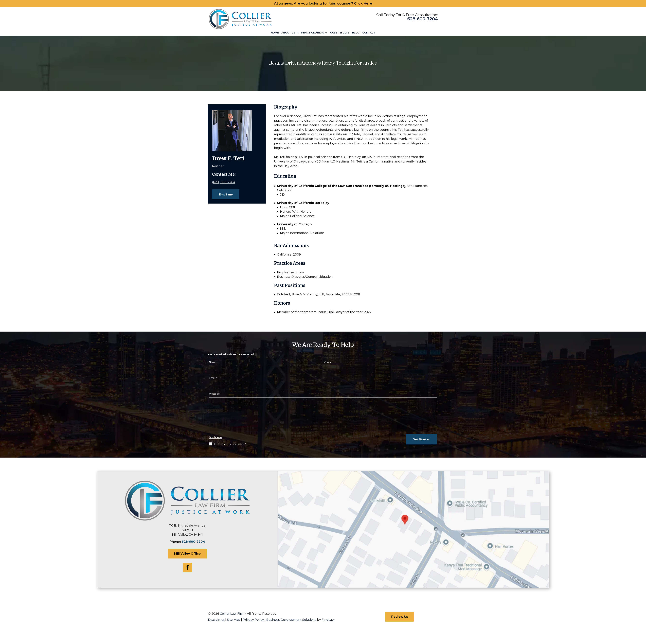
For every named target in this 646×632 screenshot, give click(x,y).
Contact (368, 32)
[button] (642, 607)
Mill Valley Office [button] (187, 553)
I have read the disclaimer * (230, 444)
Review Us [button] (399, 617)
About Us (288, 32)
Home (275, 32)
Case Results (339, 32)
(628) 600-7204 (223, 182)
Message (214, 393)
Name (212, 362)
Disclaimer (215, 437)
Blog (356, 32)
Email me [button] (226, 194)
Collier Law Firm (232, 614)
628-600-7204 (422, 19)
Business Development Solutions (291, 620)
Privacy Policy (253, 620)
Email (213, 378)
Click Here (363, 3)
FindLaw (328, 620)
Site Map (233, 620)
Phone (328, 362)
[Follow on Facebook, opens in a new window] (187, 567)
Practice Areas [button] (312, 32)
